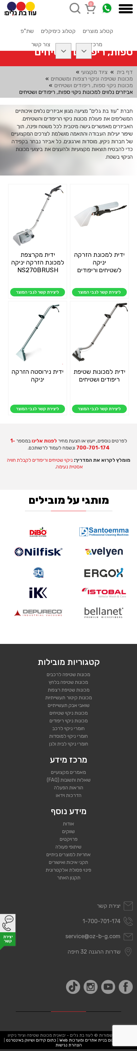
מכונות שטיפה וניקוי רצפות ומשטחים (92, 78)
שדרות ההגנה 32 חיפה (93, 951)
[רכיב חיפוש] (75, 8)
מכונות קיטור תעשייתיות (68, 698)
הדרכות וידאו (68, 795)
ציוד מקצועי (94, 72)
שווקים (68, 831)
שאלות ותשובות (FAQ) (69, 780)
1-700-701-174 (101, 921)
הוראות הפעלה (68, 788)
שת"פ (27, 31)
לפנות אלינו (44, 441)
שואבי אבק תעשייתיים (69, 705)
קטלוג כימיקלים (58, 31)
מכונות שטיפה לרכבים (68, 675)
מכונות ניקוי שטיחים (69, 713)
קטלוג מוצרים (98, 31)
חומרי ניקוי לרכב (68, 728)
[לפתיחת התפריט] (126, 9)
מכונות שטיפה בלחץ (68, 682)
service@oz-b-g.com (92, 936)
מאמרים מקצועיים (68, 772)
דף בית (125, 72)
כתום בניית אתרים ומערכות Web (88, 1040)
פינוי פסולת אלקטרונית (68, 870)
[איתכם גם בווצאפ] (107, 8)
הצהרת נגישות (69, 1045)
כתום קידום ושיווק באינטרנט (31, 1040)
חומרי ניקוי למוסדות (68, 736)
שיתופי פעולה (68, 847)
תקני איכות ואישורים (68, 862)
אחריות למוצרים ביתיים (68, 855)
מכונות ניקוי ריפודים (69, 721)
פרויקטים (69, 839)
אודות (68, 824)
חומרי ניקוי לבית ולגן (68, 744)
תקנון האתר (68, 878)
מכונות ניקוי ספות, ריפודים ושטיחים (93, 85)
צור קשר (40, 44)
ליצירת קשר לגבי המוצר (99, 292)
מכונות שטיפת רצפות (69, 690)
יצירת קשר (108, 905)
